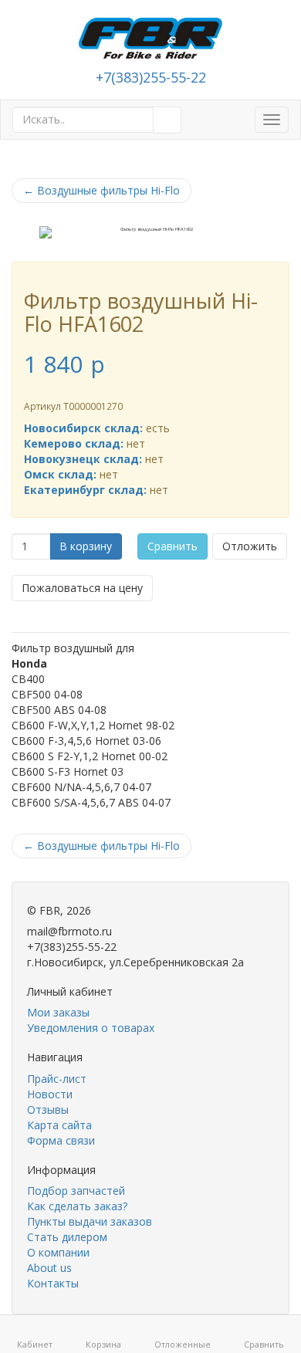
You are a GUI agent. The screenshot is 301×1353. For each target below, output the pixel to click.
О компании (58, 1252)
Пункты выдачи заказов (89, 1221)
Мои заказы (58, 1012)
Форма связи (61, 1140)
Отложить (249, 546)
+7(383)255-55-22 (151, 77)
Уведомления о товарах (90, 1027)
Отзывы (48, 1109)
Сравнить (172, 546)
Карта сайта (59, 1125)
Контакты (53, 1283)
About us (49, 1267)
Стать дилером (67, 1237)
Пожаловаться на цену (82, 587)
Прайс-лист (56, 1078)
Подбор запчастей (76, 1190)
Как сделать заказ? (77, 1206)
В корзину (85, 546)
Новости (50, 1094)
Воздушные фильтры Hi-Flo (101, 190)
